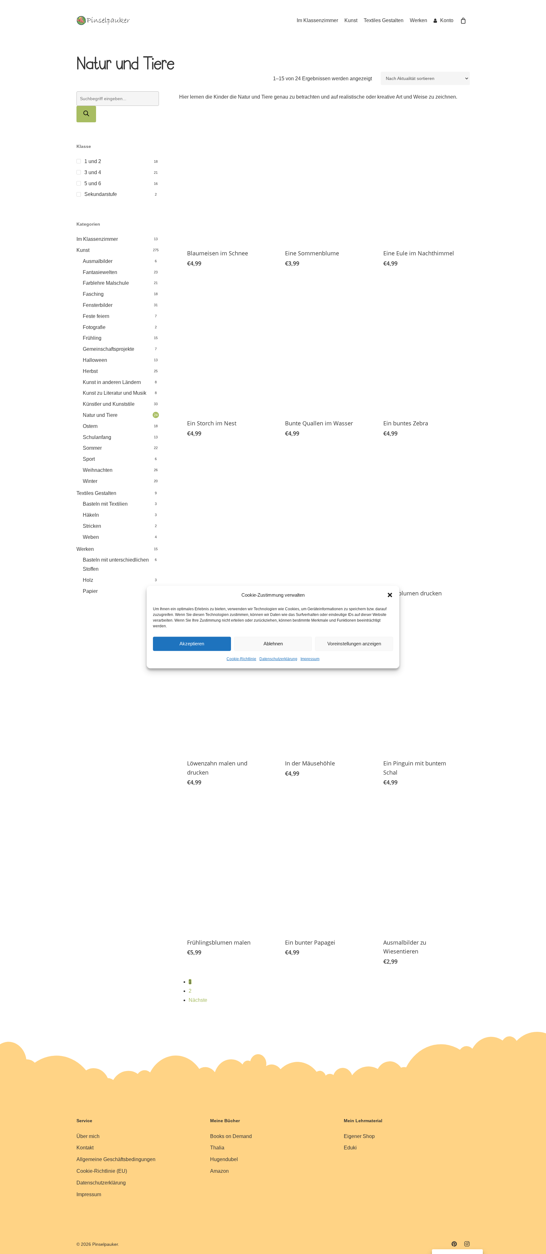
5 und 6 (92, 183)
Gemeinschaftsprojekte (108, 349)
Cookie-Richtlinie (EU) (101, 1171)
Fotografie (94, 327)
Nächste (198, 1000)
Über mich (88, 1136)
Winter (90, 481)
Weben (91, 537)
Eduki (350, 1147)
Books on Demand (231, 1136)
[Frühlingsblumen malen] (226, 864)
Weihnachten (97, 470)
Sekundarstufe (100, 194)
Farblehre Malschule (106, 283)
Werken (85, 549)
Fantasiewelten (100, 272)
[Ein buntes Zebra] (422, 345)
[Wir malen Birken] (226, 515)
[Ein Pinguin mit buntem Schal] (422, 685)
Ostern (90, 426)
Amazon (219, 1171)
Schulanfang (97, 437)
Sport (89, 459)
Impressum (309, 659)
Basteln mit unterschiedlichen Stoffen (116, 564)
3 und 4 (92, 172)
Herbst (90, 371)
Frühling (92, 338)
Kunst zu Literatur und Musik (114, 393)
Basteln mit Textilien (105, 504)
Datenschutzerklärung (278, 659)
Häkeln (91, 515)
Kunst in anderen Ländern (112, 382)
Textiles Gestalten (96, 493)
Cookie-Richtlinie (241, 659)
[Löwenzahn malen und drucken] (226, 685)
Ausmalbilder (97, 261)
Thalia (217, 1147)
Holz (88, 580)
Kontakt (85, 1147)
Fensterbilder (97, 305)
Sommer (92, 448)
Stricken (92, 526)
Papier (90, 591)
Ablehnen (273, 643)
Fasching (93, 294)
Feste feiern (96, 316)
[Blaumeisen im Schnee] (226, 175)
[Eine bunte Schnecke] (324, 515)
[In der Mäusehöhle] (324, 685)
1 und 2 (92, 161)
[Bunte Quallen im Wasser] (324, 345)
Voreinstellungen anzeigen (354, 643)
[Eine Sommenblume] (324, 175)
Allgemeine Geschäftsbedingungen (115, 1159)
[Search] (86, 114)
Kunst (82, 250)
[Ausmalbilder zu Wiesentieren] (422, 864)
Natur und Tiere (100, 415)
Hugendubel (224, 1159)
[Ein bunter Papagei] (324, 864)
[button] (390, 595)
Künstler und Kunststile (109, 404)
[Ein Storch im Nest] (226, 345)
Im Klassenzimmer (97, 239)
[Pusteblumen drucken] (422, 515)
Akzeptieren (191, 643)
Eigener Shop (359, 1136)
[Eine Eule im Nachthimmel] (422, 175)
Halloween (95, 360)
